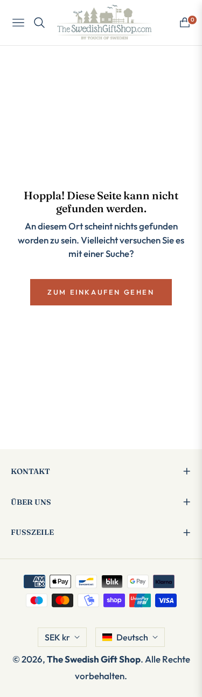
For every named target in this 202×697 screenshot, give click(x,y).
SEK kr (57, 637)
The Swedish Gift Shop (94, 659)
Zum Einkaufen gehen (100, 292)
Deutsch (132, 637)
